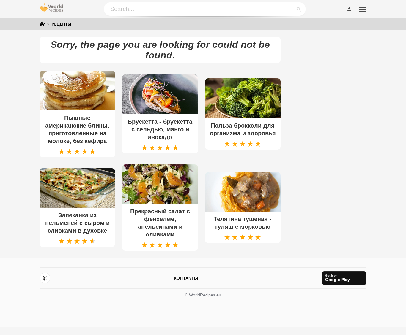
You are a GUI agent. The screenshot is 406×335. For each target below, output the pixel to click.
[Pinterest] (45, 278)
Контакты (186, 278)
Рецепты (61, 24)
